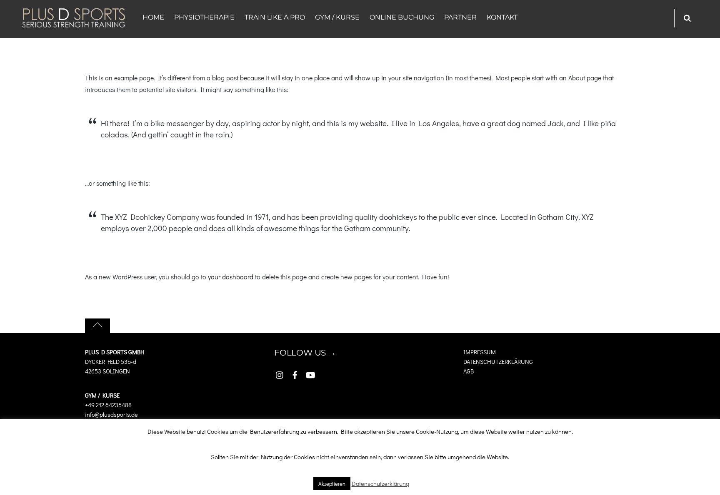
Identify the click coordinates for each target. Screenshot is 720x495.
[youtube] (310, 373)
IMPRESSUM (479, 352)
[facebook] (295, 373)
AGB (469, 371)
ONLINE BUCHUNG (402, 17)
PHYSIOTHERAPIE (204, 17)
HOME (153, 17)
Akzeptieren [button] (331, 483)
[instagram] (280, 373)
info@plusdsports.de (111, 414)
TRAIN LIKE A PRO (275, 17)
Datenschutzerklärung (380, 483)
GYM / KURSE (337, 17)
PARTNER (460, 17)
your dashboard (230, 276)
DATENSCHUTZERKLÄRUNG (498, 362)
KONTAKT (502, 17)
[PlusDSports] (74, 24)
